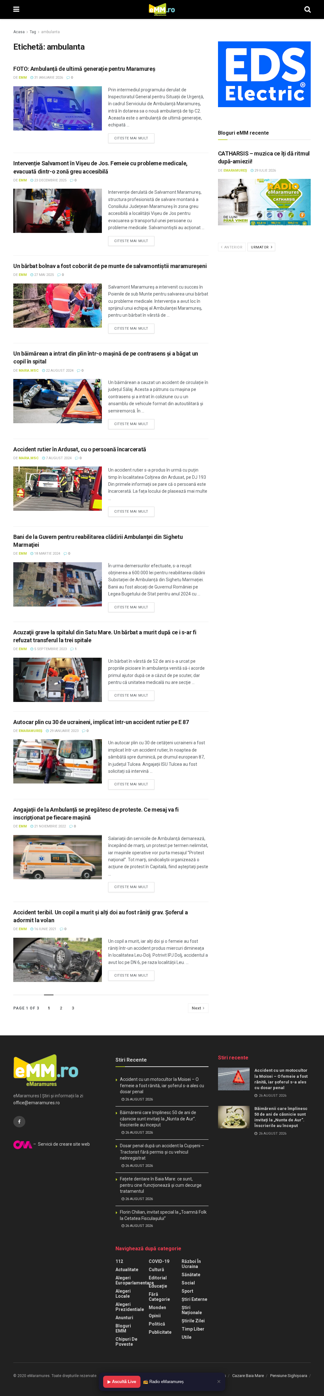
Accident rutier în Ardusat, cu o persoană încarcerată (79, 449)
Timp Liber (193, 1329)
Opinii (155, 1315)
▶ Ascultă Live (122, 1381)
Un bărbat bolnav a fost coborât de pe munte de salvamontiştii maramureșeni (110, 266)
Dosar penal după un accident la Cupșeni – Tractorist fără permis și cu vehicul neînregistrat (162, 1152)
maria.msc (29, 371)
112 (119, 1261)
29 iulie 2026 (264, 170)
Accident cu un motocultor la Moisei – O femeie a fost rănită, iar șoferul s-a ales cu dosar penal (162, 1085)
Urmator (260, 247)
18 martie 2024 (46, 554)
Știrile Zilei (193, 1320)
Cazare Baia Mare (248, 1375)
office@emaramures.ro (36, 1102)
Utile (186, 1337)
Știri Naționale (192, 1310)
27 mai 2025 (43, 275)
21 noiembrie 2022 (49, 826)
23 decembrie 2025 (49, 180)
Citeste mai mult (131, 138)
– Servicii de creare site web (61, 1144)
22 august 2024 (59, 371)
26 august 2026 (138, 1099)
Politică (157, 1323)
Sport (187, 1291)
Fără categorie (159, 1297)
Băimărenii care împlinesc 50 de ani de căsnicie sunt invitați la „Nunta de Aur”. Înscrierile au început (158, 1118)
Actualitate (126, 1269)
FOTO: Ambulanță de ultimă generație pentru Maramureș (84, 68)
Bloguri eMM (123, 1328)
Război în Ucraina (191, 1264)
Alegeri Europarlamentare (134, 1280)
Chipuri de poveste (126, 1342)
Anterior (232, 247)
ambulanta (50, 32)
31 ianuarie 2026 (48, 78)
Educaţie (158, 1286)
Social (188, 1282)
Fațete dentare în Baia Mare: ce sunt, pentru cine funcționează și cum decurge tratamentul (161, 1185)
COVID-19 (159, 1261)
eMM (23, 78)
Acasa (19, 32)
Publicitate (160, 1332)
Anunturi (124, 1317)
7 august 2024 (58, 458)
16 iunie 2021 (44, 929)
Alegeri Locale (123, 1294)
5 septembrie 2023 (50, 649)
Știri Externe (194, 1299)
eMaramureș (30, 731)
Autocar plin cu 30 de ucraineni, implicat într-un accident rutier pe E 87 (101, 722)
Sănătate (191, 1274)
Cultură (156, 1269)
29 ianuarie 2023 (63, 731)
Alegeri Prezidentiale (129, 1307)
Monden (157, 1307)
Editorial (158, 1277)
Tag (33, 32)
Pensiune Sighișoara (288, 1375)
